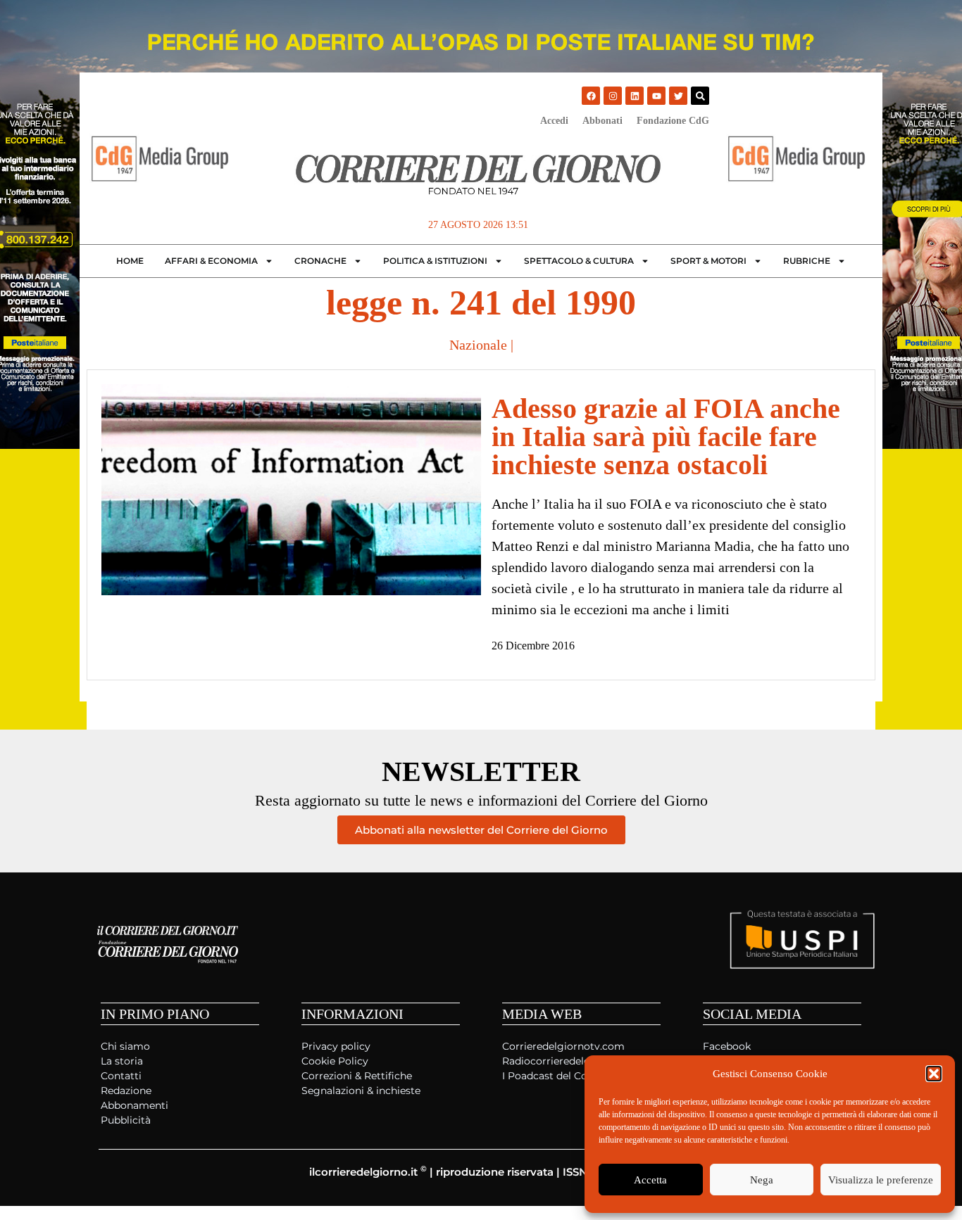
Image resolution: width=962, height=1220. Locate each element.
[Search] (700, 96)
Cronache (320, 260)
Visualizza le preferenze (880, 1180)
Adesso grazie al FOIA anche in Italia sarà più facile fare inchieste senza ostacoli (666, 437)
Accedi (554, 120)
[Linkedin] (634, 96)
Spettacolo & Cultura (579, 260)
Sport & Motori (708, 260)
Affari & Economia (211, 260)
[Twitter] (678, 96)
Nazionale (478, 344)
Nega (761, 1180)
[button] (934, 1074)
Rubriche (806, 260)
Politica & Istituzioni (435, 260)
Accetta (650, 1180)
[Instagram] (613, 96)
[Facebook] (591, 96)
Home (130, 260)
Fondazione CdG (673, 120)
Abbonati (602, 120)
